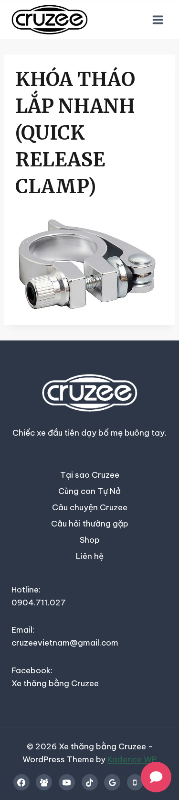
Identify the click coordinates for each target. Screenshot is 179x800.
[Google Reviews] (112, 782)
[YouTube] (67, 782)
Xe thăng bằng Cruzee (55, 683)
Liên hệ (90, 556)
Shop (90, 540)
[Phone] (135, 782)
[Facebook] (21, 782)
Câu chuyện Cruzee (89, 507)
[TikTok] (90, 782)
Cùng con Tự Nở (89, 491)
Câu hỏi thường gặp (89, 523)
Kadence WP (132, 759)
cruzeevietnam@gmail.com (64, 642)
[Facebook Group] (44, 782)
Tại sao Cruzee (89, 475)
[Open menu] (157, 19)
